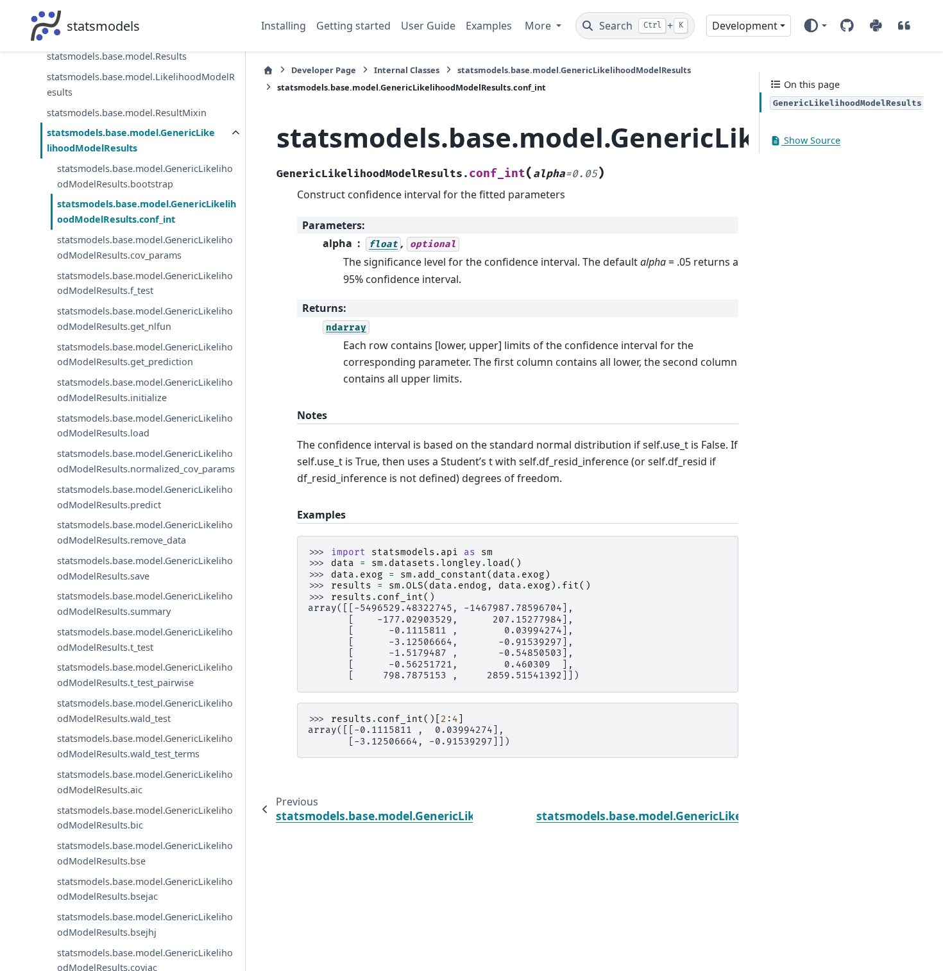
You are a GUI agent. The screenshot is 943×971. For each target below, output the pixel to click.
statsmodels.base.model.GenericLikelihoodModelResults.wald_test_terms (145, 746)
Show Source (810, 141)
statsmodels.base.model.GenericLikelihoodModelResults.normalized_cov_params (146, 461)
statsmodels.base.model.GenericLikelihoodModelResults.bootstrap (145, 176)
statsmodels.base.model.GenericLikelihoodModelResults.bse (145, 853)
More (539, 26)
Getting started (353, 26)
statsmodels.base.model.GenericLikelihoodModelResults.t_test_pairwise (145, 675)
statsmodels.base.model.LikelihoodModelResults (141, 84)
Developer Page (323, 70)
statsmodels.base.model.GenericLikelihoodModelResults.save (145, 568)
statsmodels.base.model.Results (117, 57)
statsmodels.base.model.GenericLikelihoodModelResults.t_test (145, 639)
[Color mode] (815, 26)
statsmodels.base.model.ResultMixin (127, 113)
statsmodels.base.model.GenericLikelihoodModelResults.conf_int (146, 212)
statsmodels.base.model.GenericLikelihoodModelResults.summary (145, 604)
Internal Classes (406, 70)
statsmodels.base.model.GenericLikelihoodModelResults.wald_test (145, 711)
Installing (283, 26)
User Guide (428, 26)
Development (744, 26)
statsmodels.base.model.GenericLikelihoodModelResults (131, 141)
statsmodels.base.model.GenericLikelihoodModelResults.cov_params (145, 247)
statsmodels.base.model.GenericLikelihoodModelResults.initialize (145, 390)
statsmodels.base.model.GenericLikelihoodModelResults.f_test (145, 283)
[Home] (268, 70)
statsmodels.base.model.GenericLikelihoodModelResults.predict (145, 497)
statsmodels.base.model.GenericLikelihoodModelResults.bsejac (145, 889)
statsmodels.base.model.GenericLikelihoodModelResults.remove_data (145, 533)
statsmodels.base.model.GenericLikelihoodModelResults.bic (145, 818)
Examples (489, 26)
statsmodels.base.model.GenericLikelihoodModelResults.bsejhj (145, 924)
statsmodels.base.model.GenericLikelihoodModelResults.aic (145, 782)
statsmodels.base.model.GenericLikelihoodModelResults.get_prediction (145, 354)
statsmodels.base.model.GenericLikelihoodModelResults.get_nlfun (145, 318)
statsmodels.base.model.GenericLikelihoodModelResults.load (145, 426)
